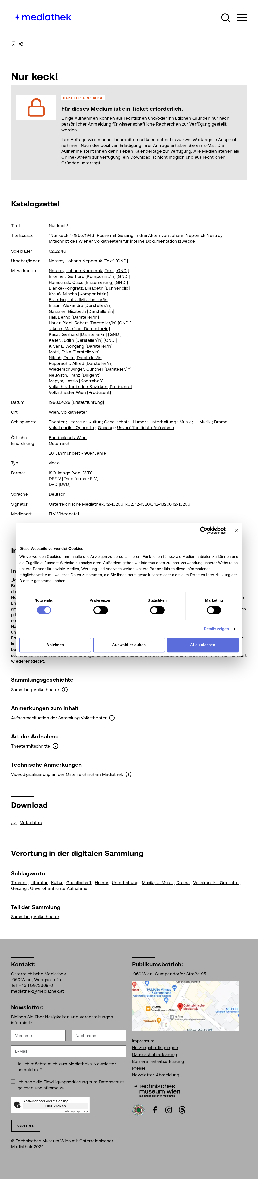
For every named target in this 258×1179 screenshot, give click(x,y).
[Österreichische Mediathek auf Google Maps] (185, 1005)
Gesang (106, 427)
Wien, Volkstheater (68, 412)
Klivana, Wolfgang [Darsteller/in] (81, 346)
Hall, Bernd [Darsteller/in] (74, 317)
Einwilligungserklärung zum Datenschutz (84, 1081)
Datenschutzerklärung (154, 1054)
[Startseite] (41, 16)
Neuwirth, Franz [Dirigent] (74, 375)
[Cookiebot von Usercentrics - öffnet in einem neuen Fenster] (204, 530)
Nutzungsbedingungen (155, 1047)
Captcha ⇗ (76, 1111)
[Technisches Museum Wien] (156, 1089)
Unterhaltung (163, 421)
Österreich (60, 443)
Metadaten (31, 822)
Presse (139, 1068)
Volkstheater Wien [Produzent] (80, 392)
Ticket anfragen (96, 132)
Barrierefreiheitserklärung (158, 1061)
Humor (139, 421)
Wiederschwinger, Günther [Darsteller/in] (90, 369)
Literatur (76, 421)
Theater (57, 421)
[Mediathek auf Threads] (182, 1110)
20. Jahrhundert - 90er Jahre (77, 453)
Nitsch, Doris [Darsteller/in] (76, 357)
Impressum (143, 1040)
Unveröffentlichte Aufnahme (145, 427)
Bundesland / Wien (68, 437)
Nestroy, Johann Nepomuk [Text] (82, 260)
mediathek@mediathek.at (37, 991)
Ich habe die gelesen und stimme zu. (71, 1084)
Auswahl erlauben (129, 645)
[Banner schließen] (237, 530)
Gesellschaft (117, 421)
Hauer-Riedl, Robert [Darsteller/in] (83, 322)
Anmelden (26, 1126)
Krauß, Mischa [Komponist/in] (78, 293)
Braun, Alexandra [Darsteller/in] (80, 305)
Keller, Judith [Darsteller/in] (76, 340)
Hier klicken (55, 1106)
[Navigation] (239, 17)
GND (122, 260)
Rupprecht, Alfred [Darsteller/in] (81, 363)
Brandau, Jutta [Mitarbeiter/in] (79, 299)
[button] (225, 18)
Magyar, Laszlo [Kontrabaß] (76, 380)
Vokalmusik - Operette (71, 427)
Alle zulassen (202, 645)
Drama (221, 421)
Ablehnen (55, 645)
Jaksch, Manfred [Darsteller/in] (79, 328)
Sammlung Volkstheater (35, 916)
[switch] (100, 610)
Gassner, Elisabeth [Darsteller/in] (81, 311)
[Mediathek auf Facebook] (155, 1110)
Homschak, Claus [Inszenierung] (81, 282)
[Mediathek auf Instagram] (168, 1110)
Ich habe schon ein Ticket (153, 132)
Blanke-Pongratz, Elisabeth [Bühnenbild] (89, 288)
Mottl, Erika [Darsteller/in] (74, 351)
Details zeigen (216, 629)
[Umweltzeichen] (138, 1109)
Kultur (95, 421)
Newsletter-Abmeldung (155, 1074)
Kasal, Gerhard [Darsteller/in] (78, 334)
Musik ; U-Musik (195, 421)
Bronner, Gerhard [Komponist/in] (82, 276)
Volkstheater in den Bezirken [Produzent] (90, 386)
